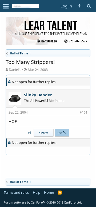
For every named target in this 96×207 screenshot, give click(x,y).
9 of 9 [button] (62, 132)
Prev (44, 132)
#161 (83, 112)
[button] (6, 6)
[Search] (88, 6)
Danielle (15, 69)
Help (36, 192)
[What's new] (79, 6)
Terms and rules (16, 192)
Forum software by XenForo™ (43, 202)
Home (49, 192)
